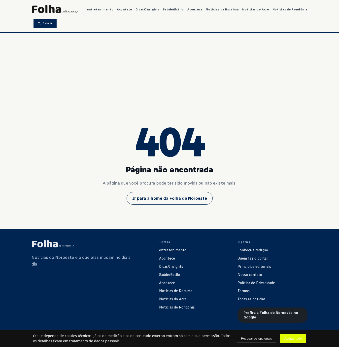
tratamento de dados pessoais (94, 341)
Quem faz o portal (252, 258)
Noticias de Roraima (222, 9)
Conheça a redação (252, 250)
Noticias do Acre (255, 9)
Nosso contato (249, 274)
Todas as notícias (251, 299)
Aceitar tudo (293, 338)
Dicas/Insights (147, 9)
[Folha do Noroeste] (53, 244)
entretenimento (100, 9)
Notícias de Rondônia (290, 9)
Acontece (124, 9)
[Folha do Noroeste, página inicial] (55, 9)
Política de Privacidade (256, 283)
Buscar (47, 23)
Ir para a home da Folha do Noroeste (169, 198)
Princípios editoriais (254, 266)
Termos (243, 291)
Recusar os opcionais (256, 338)
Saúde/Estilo (173, 9)
